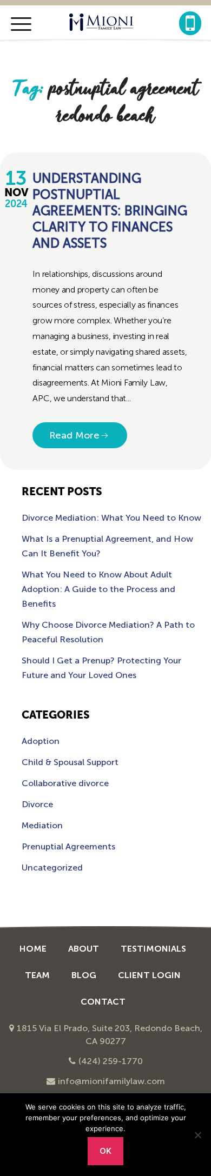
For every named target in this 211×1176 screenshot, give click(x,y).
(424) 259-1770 (110, 1061)
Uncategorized (52, 867)
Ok (106, 1151)
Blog (83, 975)
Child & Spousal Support (70, 762)
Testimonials (153, 949)
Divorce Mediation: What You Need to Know (111, 518)
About (83, 949)
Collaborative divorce (65, 783)
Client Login (149, 975)
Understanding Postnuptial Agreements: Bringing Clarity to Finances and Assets (109, 210)
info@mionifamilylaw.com (111, 1081)
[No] (197, 1135)
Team (37, 975)
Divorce (37, 804)
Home (33, 949)
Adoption (41, 741)
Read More (74, 435)
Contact (103, 1001)
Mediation (42, 825)
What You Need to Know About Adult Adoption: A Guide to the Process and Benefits (98, 589)
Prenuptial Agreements (68, 846)
